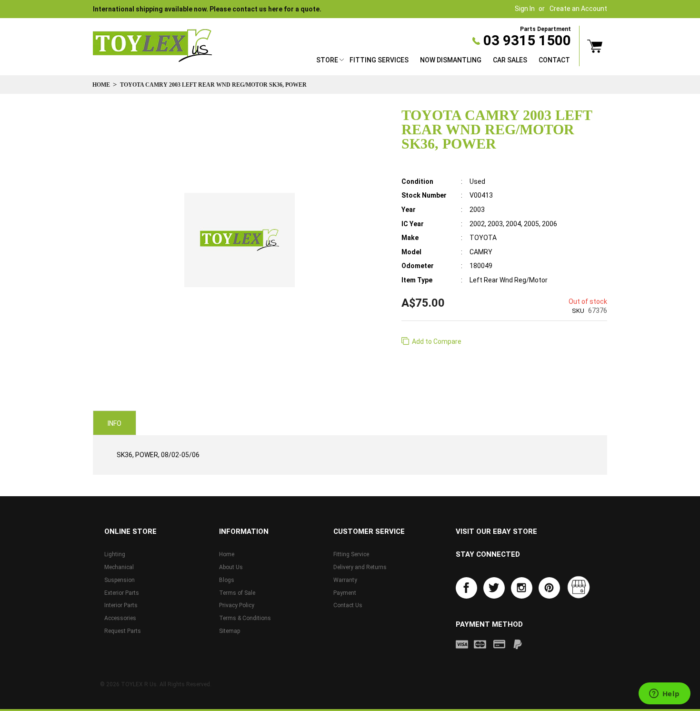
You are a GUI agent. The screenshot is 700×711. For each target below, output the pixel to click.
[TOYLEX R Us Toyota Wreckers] (152, 46)
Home (101, 84)
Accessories (120, 618)
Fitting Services (379, 60)
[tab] (114, 423)
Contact (554, 60)
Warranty (345, 580)
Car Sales (510, 60)
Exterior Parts (121, 593)
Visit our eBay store (496, 531)
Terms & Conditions (245, 618)
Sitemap (229, 631)
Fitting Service (351, 554)
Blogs (226, 580)
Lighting (114, 554)
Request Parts (122, 631)
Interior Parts (121, 605)
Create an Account (578, 8)
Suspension (119, 580)
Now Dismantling (450, 60)
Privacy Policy (236, 605)
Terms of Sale (237, 593)
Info (114, 423)
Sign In (525, 8)
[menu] (443, 61)
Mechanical (119, 567)
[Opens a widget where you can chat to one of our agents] (664, 694)
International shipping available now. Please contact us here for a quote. (207, 9)
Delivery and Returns (360, 567)
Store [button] (327, 60)
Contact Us (347, 605)
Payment (344, 593)
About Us (231, 567)
